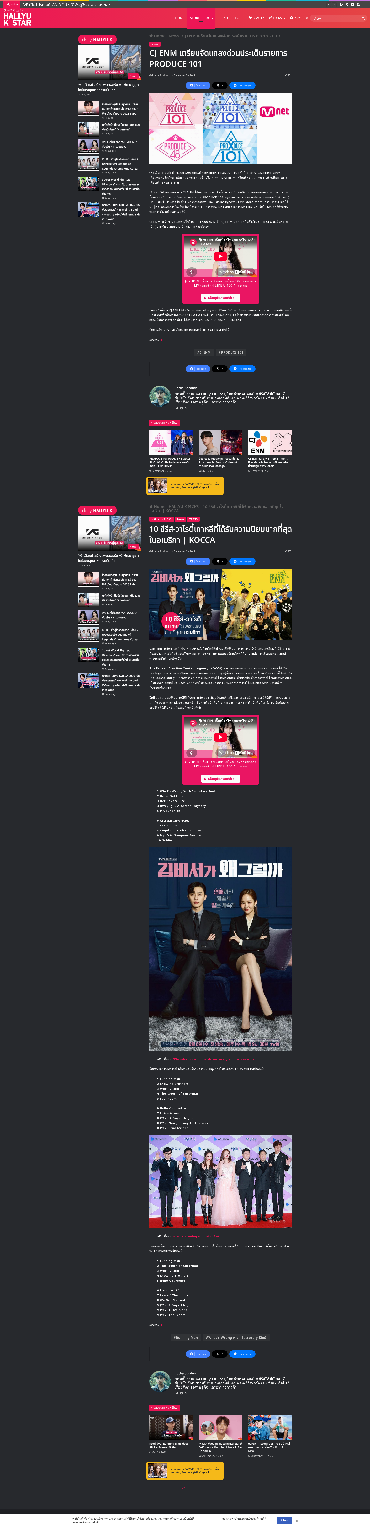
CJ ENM (205, 352)
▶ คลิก (207, 487)
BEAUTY (258, 18)
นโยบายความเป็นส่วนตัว (208, 1518)
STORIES (199, 18)
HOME (180, 18)
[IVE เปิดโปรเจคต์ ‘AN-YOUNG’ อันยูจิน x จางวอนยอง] (88, 146)
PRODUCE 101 (232, 352)
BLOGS (238, 18)
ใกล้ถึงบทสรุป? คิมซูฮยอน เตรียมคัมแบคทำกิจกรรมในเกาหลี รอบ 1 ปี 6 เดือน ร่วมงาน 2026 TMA (120, 109)
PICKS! (277, 18)
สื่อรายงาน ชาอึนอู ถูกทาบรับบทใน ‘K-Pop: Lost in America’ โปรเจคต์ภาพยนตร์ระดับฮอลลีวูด (219, 462)
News (174, 35)
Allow (284, 1520)
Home (159, 35)
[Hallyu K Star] (17, 17)
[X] (186, 408)
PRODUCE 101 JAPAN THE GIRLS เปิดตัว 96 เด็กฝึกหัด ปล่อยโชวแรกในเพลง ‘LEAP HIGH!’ (170, 462)
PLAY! (297, 18)
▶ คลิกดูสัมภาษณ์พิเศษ (220, 297)
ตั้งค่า (103, 1522)
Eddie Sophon (160, 75)
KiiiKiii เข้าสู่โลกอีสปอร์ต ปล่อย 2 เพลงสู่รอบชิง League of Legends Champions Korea (93, 4)
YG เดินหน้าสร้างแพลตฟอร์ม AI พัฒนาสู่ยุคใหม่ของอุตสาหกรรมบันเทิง (108, 87)
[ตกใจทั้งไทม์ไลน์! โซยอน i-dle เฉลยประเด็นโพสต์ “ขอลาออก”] (88, 129)
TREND (223, 18)
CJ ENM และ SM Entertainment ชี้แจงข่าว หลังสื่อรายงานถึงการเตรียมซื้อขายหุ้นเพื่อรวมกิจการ (268, 462)
